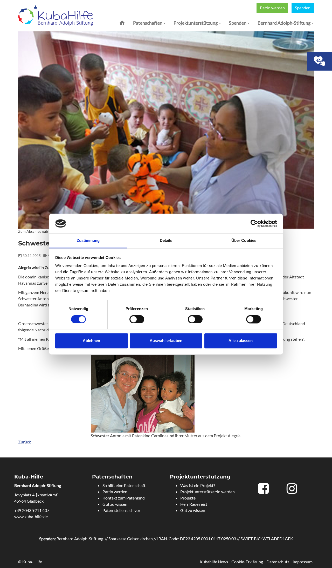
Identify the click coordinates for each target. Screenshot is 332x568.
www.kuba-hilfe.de (31, 516)
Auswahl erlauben (166, 341)
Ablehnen (91, 341)
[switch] (136, 319)
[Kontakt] (319, 61)
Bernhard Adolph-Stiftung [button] (284, 23)
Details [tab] (166, 240)
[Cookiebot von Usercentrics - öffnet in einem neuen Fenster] (254, 223)
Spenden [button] (238, 23)
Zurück (24, 441)
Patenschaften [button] (148, 23)
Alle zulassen (241, 341)
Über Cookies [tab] (243, 240)
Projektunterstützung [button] (196, 23)
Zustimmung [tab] (88, 240)
